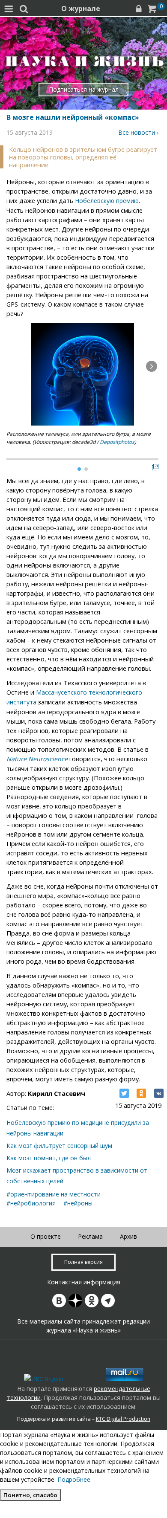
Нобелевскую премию (107, 201)
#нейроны (77, 1203)
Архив (128, 1236)
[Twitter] (124, 1093)
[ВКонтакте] (159, 1093)
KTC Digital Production (123, 1418)
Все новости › (138, 132)
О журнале (80, 8)
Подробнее (73, 1479)
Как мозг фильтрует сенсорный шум (59, 1145)
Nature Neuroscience (37, 759)
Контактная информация (83, 1282)
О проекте (45, 1236)
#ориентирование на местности (53, 1194)
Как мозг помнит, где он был (48, 1158)
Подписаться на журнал (84, 89)
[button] (151, 366)
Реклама (90, 1236)
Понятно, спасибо (30, 1495)
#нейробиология (31, 1203)
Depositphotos (117, 442)
